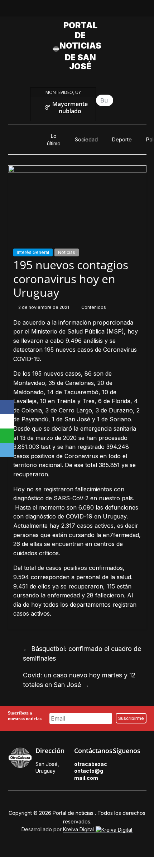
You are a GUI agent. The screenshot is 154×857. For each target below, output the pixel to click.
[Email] (7, 450)
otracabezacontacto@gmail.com (90, 771)
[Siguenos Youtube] (142, 776)
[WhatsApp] (7, 435)
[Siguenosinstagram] (85, 10)
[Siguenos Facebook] (116, 766)
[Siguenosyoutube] (101, 10)
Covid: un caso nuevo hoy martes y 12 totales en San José (79, 679)
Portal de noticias (80, 35)
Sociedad (86, 139)
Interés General (33, 252)
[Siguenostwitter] (68, 10)
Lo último (54, 139)
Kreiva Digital (79, 829)
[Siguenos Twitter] (132, 766)
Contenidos (93, 307)
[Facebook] (7, 407)
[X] (7, 421)
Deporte (122, 139)
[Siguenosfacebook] (52, 10)
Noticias (66, 252)
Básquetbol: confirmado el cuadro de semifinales (82, 653)
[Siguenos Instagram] (125, 776)
